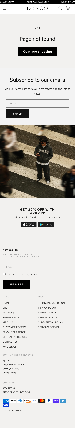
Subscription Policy (50, 322)
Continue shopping (37, 51)
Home (6, 302)
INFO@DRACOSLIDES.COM (16, 392)
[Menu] (4, 8)
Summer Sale (11, 317)
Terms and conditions (52, 302)
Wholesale (10, 346)
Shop (6, 307)
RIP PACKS (8, 312)
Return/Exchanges (15, 337)
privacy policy (29, 274)
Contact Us (10, 341)
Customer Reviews (14, 327)
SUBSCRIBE (16, 284)
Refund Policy (47, 312)
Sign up (17, 113)
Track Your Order (14, 332)
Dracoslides (16, 410)
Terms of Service (49, 327)
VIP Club (8, 322)
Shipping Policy (47, 317)
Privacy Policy (47, 307)
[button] (60, 8)
